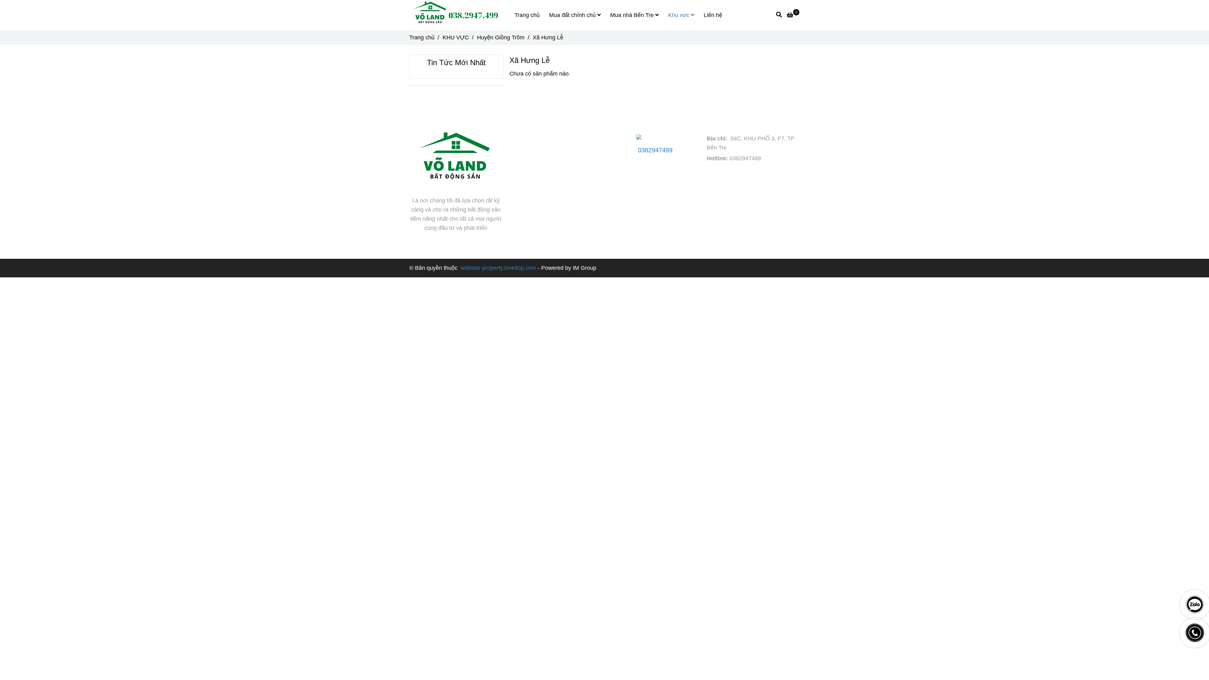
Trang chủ (527, 15)
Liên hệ (713, 15)
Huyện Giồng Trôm (501, 37)
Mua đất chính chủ (573, 15)
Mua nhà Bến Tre (632, 15)
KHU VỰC (456, 37)
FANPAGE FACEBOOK (548, 114)
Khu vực (679, 15)
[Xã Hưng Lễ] (454, 15)
